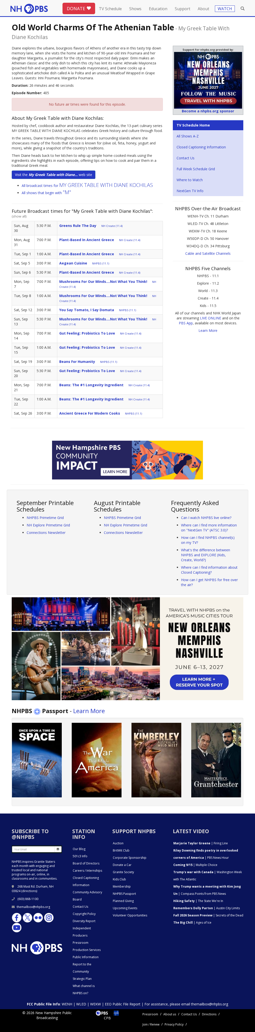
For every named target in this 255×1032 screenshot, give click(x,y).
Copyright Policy (84, 914)
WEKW (95, 1004)
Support (182, 8)
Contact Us (185, 158)
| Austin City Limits (206, 908)
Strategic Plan (82, 979)
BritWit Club (121, 850)
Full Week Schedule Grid (196, 169)
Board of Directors (86, 863)
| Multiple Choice (195, 865)
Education (158, 8)
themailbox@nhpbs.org (33, 907)
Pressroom (80, 943)
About (203, 8)
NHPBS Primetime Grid (45, 517)
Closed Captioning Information (201, 147)
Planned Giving (123, 901)
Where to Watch (190, 179)
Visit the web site (53, 174)
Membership (122, 886)
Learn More (207, 330)
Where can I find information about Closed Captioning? (209, 570)
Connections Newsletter (46, 532)
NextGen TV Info (190, 190)
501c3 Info (80, 856)
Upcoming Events (125, 908)
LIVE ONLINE (210, 318)
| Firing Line (200, 843)
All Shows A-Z (188, 136)
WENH (67, 1004)
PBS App (186, 323)
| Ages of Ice (192, 922)
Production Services (87, 950)
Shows (135, 8)
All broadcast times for (87, 185)
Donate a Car (122, 865)
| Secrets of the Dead (208, 915)
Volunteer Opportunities (130, 915)
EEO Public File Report (122, 1004)
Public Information (86, 957)
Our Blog (79, 849)
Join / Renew (150, 1024)
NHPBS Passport (124, 894)
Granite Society (123, 872)
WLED (81, 1004)
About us (169, 1014)
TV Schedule (110, 8)
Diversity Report (84, 921)
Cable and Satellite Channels (208, 253)
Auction (118, 843)
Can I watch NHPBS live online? (206, 517)
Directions (209, 1014)
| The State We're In (198, 901)
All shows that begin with (46, 192)
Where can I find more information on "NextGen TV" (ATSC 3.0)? (209, 527)
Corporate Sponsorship (129, 858)
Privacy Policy (174, 1024)
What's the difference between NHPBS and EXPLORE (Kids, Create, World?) (205, 555)
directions (29, 891)
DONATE (76, 8)
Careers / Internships (87, 870)
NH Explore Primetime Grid (48, 525)
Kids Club (119, 879)
